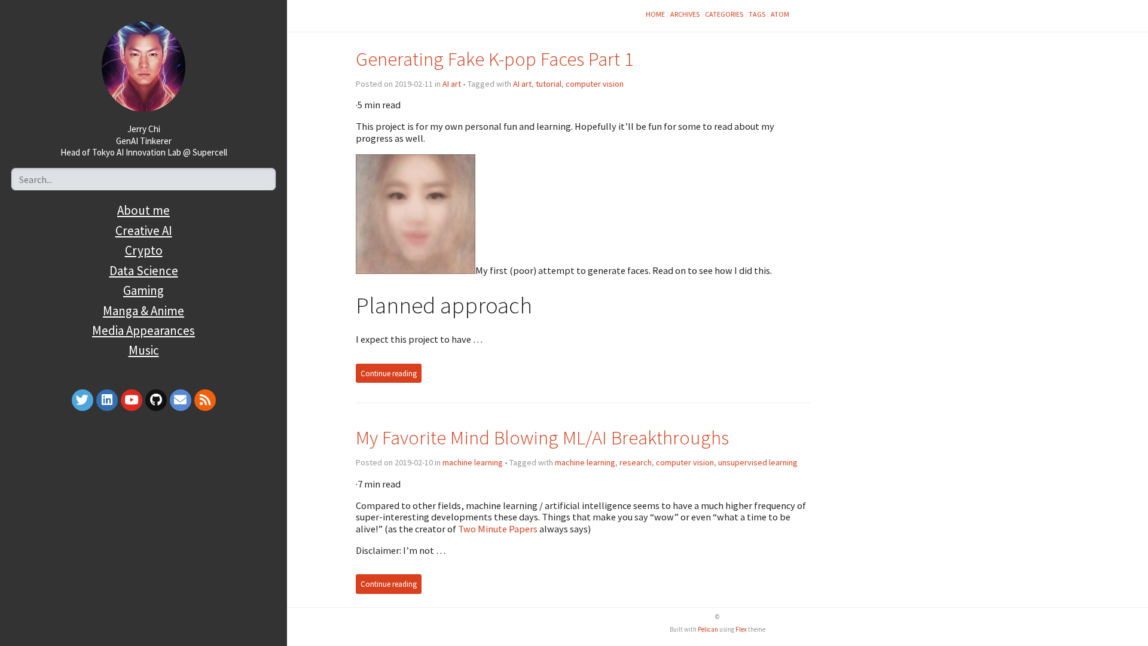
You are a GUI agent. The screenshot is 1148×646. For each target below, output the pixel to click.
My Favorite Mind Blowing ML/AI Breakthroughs (542, 437)
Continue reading (389, 373)
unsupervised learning (758, 462)
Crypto (144, 250)
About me (143, 210)
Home (655, 14)
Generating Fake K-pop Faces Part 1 (495, 59)
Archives (685, 14)
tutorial (548, 83)
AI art (451, 83)
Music (144, 350)
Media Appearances (143, 330)
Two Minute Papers (498, 529)
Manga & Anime (143, 311)
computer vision (595, 83)
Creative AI (143, 231)
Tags (757, 14)
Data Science (143, 271)
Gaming (143, 290)
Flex (741, 629)
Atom (780, 14)
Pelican (708, 629)
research (635, 462)
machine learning (472, 462)
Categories (724, 14)
